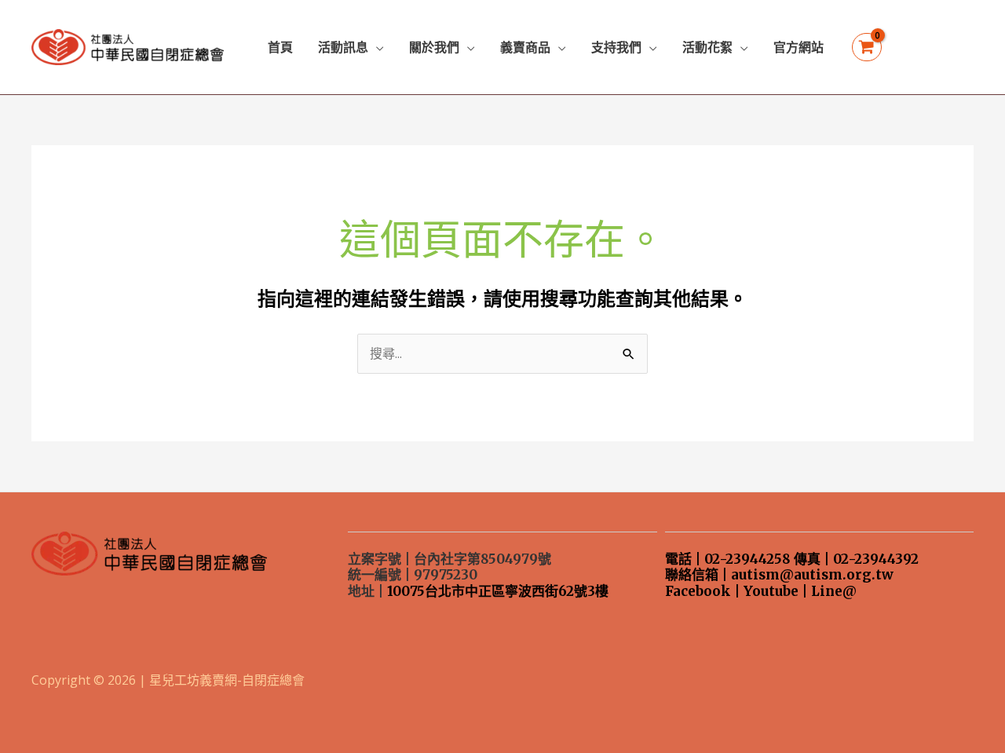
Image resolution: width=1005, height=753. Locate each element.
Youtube (771, 591)
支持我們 (616, 47)
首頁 (280, 47)
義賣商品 (525, 47)
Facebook (698, 591)
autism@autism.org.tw (812, 574)
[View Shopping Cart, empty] (867, 47)
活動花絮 (707, 47)
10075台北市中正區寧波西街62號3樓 (497, 591)
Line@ (834, 591)
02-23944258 (747, 559)
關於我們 (434, 47)
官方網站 (798, 47)
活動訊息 (343, 47)
